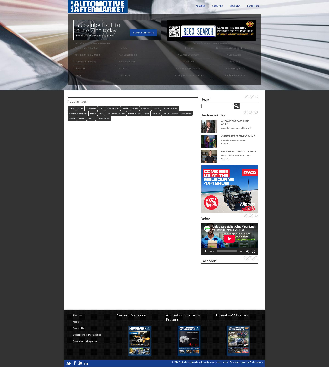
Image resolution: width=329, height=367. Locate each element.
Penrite (72, 118)
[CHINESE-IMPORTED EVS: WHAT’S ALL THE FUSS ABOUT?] (209, 141)
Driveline (125, 75)
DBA (101, 113)
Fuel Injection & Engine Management (235, 47)
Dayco (93, 113)
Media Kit (235, 5)
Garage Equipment (189, 54)
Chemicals (80, 68)
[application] (229, 239)
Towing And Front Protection (189, 75)
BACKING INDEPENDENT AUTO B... (239, 151)
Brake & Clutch (128, 61)
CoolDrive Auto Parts (78, 113)
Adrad (80, 108)
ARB (101, 108)
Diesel (78, 75)
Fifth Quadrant (134, 113)
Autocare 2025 (113, 108)
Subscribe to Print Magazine (87, 335)
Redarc (82, 118)
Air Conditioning (128, 54)
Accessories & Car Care (87, 47)
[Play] (206, 251)
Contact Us (253, 5)
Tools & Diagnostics (235, 68)
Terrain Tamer (103, 118)
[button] (91, 43)
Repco (91, 118)
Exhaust (189, 47)
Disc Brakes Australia (116, 113)
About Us (200, 5)
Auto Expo (189, 61)
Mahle (146, 113)
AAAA (71, 108)
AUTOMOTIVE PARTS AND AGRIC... (235, 122)
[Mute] (248, 251)
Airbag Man (91, 108)
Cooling (124, 68)
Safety (123, 47)
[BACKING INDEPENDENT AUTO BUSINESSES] (209, 156)
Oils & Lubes (235, 54)
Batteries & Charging (85, 61)
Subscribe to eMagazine (85, 341)
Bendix (125, 108)
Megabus (156, 113)
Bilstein (135, 108)
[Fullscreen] (253, 251)
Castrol (156, 108)
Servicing (235, 61)
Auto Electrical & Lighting (87, 54)
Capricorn (145, 108)
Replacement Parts (235, 75)
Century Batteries (170, 108)
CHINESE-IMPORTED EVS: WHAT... (239, 136)
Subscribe (217, 5)
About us (77, 315)
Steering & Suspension (189, 68)
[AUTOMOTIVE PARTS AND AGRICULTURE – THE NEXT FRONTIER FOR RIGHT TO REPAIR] (209, 126)
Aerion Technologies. (253, 362)
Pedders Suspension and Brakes (177, 113)
